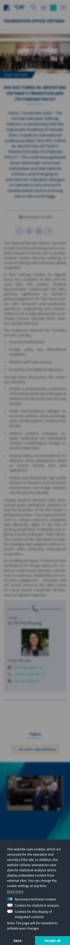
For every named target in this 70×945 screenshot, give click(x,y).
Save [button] (17, 940)
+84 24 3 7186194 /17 (30, 674)
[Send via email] (39, 231)
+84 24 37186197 (26, 681)
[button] (5, 769)
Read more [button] (15, 891)
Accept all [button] (53, 940)
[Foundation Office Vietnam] (19, 7)
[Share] (48, 231)
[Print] (29, 231)
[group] (35, 797)
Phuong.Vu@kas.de (28, 667)
